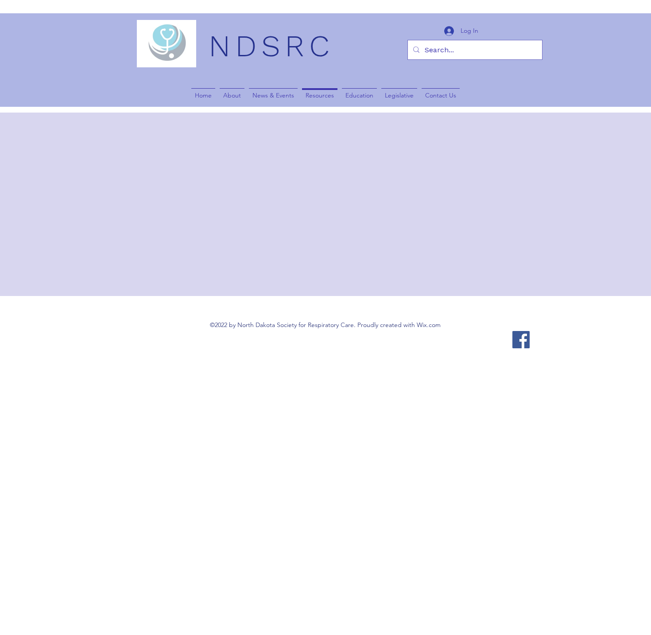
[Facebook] (521, 339)
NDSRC (271, 46)
